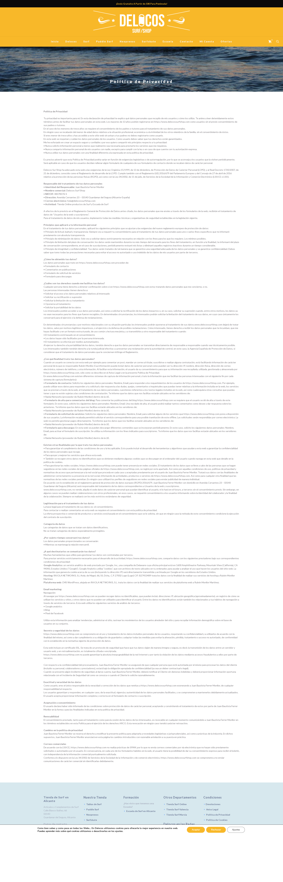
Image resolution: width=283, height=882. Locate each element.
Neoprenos (92, 814)
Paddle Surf (92, 809)
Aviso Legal (212, 809)
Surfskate (91, 819)
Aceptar (196, 829)
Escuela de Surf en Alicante (140, 811)
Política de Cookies (216, 819)
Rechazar (216, 829)
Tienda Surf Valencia (177, 809)
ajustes (119, 831)
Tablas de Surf (94, 804)
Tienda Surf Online (176, 804)
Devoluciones (213, 804)
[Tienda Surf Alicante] (141, 22)
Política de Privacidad (218, 814)
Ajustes (236, 829)
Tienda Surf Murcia (176, 814)
